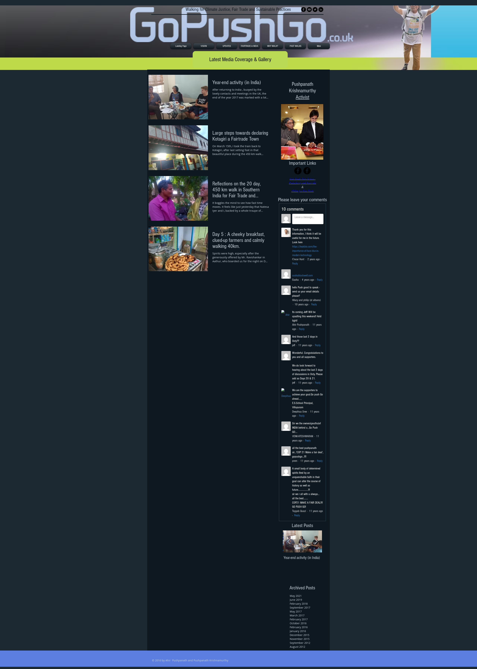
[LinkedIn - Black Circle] (320, 9)
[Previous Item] (288, 541)
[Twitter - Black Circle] (315, 9)
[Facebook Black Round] (303, 9)
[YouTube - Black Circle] (309, 9)
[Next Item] (316, 541)
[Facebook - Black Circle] (297, 170)
